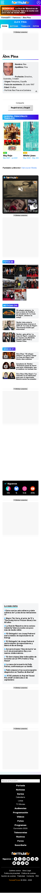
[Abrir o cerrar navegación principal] (2, 2)
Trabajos (25, 26)
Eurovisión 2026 (20, 828)
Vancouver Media (29, 167)
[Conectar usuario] (38, 2)
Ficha (4, 26)
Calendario (20, 797)
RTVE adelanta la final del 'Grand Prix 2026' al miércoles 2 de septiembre (19, 677)
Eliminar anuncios (21, 32)
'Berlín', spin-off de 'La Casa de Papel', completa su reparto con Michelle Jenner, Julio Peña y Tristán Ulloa (26, 337)
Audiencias (20, 808)
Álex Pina (27, 17)
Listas (20, 800)
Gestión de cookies (8, 876)
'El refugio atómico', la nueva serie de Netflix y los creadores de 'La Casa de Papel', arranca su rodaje (26, 313)
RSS (37, 876)
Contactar (30, 876)
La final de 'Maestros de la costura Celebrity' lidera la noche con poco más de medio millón (20, 10)
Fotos (36, 26)
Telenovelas (20, 832)
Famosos (17, 17)
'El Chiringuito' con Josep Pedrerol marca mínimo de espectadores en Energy (19, 635)
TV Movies (20, 804)
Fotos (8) (8, 262)
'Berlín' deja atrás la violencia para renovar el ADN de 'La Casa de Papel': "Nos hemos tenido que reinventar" (26, 325)
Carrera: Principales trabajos (15, 117)
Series (20, 794)
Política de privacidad (12, 873)
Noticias (14, 26)
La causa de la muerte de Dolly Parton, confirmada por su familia (18, 665)
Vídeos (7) (8, 349)
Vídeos (20, 816)
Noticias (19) (10, 305)
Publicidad (21, 876)
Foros (20, 841)
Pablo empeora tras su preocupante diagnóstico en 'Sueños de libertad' (20, 671)
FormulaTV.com (14, 880)
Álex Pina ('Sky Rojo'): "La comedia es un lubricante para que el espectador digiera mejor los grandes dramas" (26, 377)
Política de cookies (29, 873)
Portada (20, 785)
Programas (20, 825)
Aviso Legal (26, 870)
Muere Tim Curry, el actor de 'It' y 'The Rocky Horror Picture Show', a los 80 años (20, 620)
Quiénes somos (15, 870)
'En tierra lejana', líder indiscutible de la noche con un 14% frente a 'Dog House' (20, 658)
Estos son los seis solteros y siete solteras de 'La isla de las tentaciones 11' (20, 612)
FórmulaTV (5, 17)
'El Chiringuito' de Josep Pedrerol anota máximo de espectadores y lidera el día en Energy (19, 643)
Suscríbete (20, 845)
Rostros (20, 836)
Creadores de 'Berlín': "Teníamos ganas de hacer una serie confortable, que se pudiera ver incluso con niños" (26, 367)
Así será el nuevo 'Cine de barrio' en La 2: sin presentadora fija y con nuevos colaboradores (20, 651)
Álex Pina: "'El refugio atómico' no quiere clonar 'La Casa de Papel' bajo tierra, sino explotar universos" (26, 357)
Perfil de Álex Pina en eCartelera (17, 90)
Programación (20, 812)
